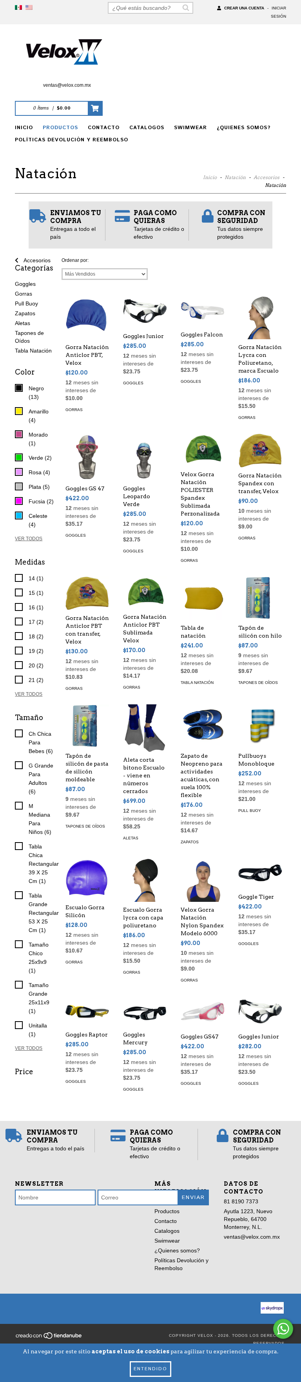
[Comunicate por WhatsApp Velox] (283, 1329)
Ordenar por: (75, 260)
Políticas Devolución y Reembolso (71, 140)
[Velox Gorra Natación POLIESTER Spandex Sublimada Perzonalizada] (202, 449)
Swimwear (190, 128)
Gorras (23, 294)
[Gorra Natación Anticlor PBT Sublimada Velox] (145, 592)
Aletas (22, 323)
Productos (60, 128)
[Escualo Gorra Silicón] (87, 878)
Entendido (150, 1369)
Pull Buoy (26, 303)
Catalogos (146, 128)
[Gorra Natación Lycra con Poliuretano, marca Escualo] (260, 317)
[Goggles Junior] (145, 312)
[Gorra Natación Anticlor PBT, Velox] (87, 317)
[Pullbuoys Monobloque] (260, 726)
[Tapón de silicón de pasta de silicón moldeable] (87, 726)
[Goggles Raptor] (87, 1011)
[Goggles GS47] (202, 1012)
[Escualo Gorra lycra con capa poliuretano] (145, 879)
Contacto (104, 128)
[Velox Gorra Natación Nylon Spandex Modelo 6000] (202, 879)
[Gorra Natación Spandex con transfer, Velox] (260, 450)
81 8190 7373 (241, 1201)
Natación (235, 177)
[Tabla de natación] (202, 598)
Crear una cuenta (244, 8)
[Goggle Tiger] (260, 873)
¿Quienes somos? (243, 128)
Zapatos (25, 313)
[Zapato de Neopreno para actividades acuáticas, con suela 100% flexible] (202, 726)
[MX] (18, 8)
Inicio (24, 128)
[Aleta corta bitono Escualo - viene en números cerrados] (145, 728)
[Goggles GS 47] (87, 457)
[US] (29, 8)
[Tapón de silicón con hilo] (260, 598)
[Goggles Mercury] (145, 1011)
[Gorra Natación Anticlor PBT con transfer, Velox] (87, 593)
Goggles (25, 284)
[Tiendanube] (49, 1338)
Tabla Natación (33, 350)
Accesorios (266, 177)
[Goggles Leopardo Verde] (145, 457)
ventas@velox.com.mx (67, 85)
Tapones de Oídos (258, 682)
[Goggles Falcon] (202, 311)
